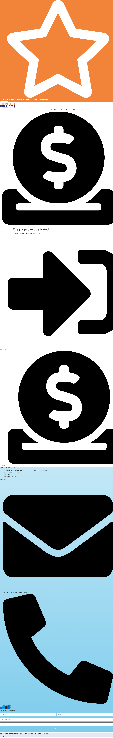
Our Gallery (54, 110)
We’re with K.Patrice (65, 110)
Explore (82, 110)
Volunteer (75, 110)
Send (56, 729)
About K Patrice (38, 110)
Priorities (47, 110)
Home (30, 110)
